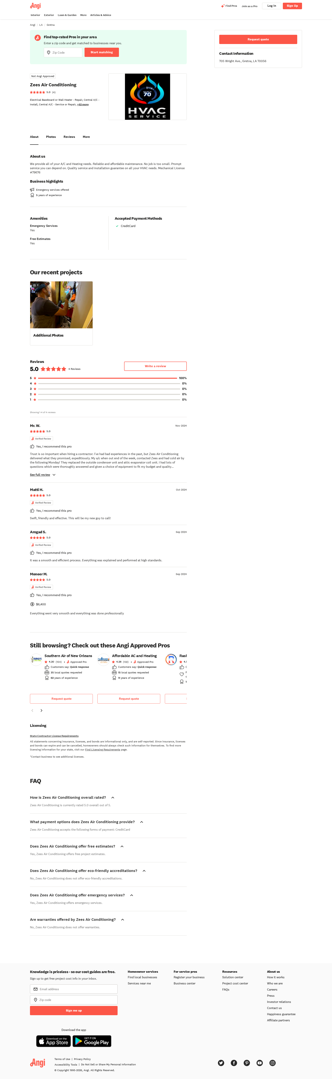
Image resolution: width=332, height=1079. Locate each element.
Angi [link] (32, 25)
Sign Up (292, 6)
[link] (61, 668)
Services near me (139, 983)
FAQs (225, 989)
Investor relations (279, 1002)
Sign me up (74, 1010)
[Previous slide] (32, 710)
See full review (40, 475)
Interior (35, 15)
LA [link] (41, 25)
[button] (61, 312)
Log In (271, 6)
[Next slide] (41, 710)
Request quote (61, 699)
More (83, 15)
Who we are (275, 983)
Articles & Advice (100, 15)
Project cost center (235, 983)
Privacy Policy (82, 1059)
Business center (184, 983)
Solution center (232, 977)
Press (271, 995)
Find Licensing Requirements (102, 749)
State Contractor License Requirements (54, 736)
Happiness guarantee (281, 1014)
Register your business (189, 977)
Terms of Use (62, 1059)
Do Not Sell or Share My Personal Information (108, 1064)
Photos (51, 137)
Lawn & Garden (67, 15)
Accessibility (66, 1064)
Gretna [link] (51, 25)
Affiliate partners (278, 1020)
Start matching (102, 52)
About (34, 137)
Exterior (49, 15)
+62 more (83, 104)
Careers (272, 989)
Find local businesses (142, 977)
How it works (276, 977)
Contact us (274, 1008)
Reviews (69, 137)
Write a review (155, 366)
